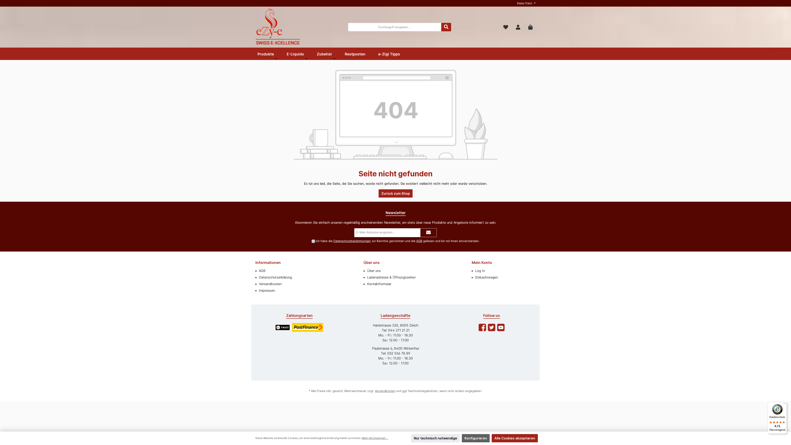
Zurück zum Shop (395, 193)
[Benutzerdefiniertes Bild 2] (307, 327)
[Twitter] (491, 327)
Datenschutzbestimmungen (352, 241)
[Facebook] (482, 327)
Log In (480, 271)
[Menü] (784, 404)
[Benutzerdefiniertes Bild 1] (282, 327)
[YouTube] (500, 327)
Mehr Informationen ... (375, 438)
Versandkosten (270, 284)
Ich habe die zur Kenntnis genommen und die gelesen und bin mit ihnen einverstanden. (398, 241)
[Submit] (428, 232)
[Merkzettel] (506, 27)
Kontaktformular (379, 284)
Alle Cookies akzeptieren (514, 438)
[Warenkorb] (530, 27)
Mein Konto (482, 262)
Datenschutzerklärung (275, 277)
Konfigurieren (476, 438)
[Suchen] (446, 27)
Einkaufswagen (486, 277)
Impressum (267, 290)
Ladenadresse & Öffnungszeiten (391, 277)
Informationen (268, 262)
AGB (419, 241)
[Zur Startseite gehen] (278, 27)
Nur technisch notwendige (435, 438)
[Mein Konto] (518, 27)
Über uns (372, 262)
